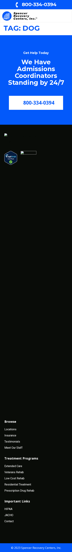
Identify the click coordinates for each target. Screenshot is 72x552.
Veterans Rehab (14, 472)
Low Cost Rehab (14, 478)
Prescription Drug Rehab (19, 490)
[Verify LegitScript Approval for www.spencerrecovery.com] (10, 158)
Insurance (10, 435)
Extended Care (13, 466)
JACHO (8, 515)
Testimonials (12, 441)
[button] (65, 16)
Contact (9, 521)
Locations (10, 429)
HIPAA (8, 509)
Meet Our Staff (13, 447)
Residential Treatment (17, 484)
